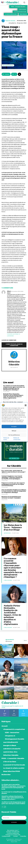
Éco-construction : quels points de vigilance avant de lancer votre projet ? (14, 471)
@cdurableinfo (10, 639)
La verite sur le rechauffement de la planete (14, 792)
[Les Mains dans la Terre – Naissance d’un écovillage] (14, 513)
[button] (25, 405)
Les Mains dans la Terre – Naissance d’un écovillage (13, 527)
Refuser (14, 430)
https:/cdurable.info (14, 367)
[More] (19, 74)
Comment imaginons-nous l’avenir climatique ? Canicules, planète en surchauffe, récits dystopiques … (12, 477)
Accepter (14, 426)
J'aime (4, 709)
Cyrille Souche (8, 580)
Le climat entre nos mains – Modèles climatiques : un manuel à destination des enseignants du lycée (13, 787)
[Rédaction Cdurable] (3, 20)
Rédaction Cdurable (10, 20)
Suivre (25, 640)
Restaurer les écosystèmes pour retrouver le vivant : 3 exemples (11, 497)
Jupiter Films (7, 533)
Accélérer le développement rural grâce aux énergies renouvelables (13, 802)
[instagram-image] (7, 651)
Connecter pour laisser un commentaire (14, 344)
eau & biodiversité (8, 65)
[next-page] (5, 807)
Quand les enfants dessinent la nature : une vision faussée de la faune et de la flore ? (13, 797)
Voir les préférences (14, 435)
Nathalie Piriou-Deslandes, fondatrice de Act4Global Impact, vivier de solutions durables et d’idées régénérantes (13, 396)
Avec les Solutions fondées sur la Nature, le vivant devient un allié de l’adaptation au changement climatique (14, 491)
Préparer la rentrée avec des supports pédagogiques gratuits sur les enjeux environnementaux (13, 484)
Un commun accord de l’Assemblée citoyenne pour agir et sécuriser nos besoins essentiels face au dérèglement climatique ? (14, 388)
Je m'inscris (14, 822)
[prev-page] (3, 807)
